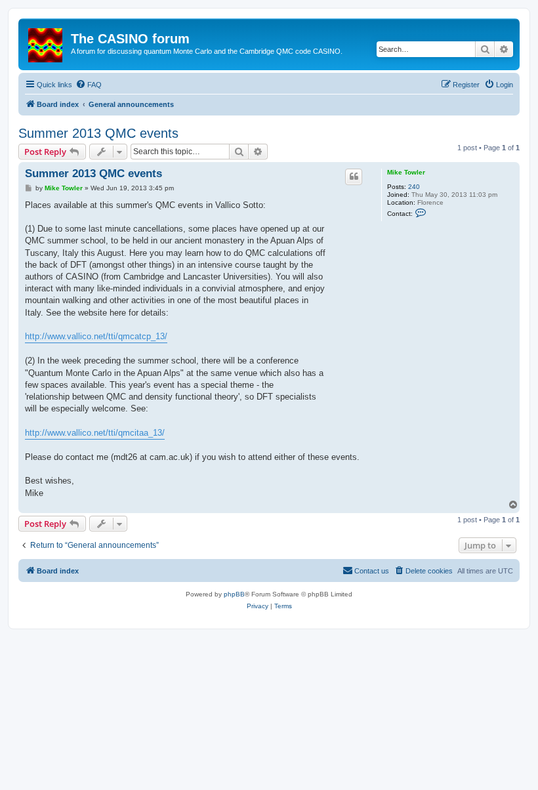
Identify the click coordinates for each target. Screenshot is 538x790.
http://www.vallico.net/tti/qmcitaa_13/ (95, 433)
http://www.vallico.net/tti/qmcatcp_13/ (96, 336)
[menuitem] (88, 85)
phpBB (234, 594)
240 (414, 186)
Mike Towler (406, 172)
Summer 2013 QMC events (98, 133)
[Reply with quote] (353, 176)
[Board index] (46, 43)
